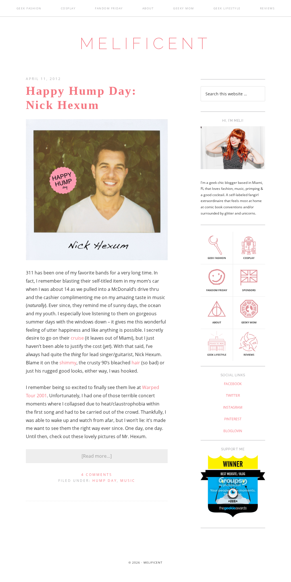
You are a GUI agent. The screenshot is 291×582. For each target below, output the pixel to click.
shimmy (67, 363)
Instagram (232, 407)
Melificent (145, 43)
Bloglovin (232, 430)
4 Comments (96, 474)
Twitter (233, 395)
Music (127, 480)
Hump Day (104, 480)
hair (136, 363)
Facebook (233, 383)
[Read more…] (97, 456)
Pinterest (233, 419)
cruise (77, 338)
